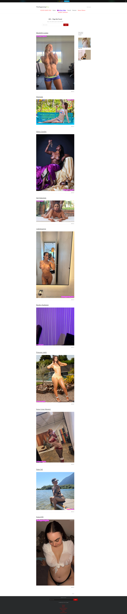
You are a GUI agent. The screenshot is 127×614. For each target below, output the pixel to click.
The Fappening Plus (61, 602)
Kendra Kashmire (42, 305)
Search (66, 24)
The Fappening (80, 33)
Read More (72, 91)
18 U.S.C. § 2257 (63, 612)
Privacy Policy (63, 609)
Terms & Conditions (63, 608)
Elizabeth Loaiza (42, 33)
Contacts (63, 605)
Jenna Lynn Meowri (43, 409)
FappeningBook (80, 32)
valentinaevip (41, 229)
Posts (64, 602)
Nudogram (80, 34)
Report (63, 606)
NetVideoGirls (41, 198)
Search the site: (63, 597)
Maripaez (39, 97)
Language (67, 602)
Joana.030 (40, 517)
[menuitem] (45, 10)
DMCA (63, 611)
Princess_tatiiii (41, 352)
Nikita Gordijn (41, 132)
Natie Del (39, 469)
